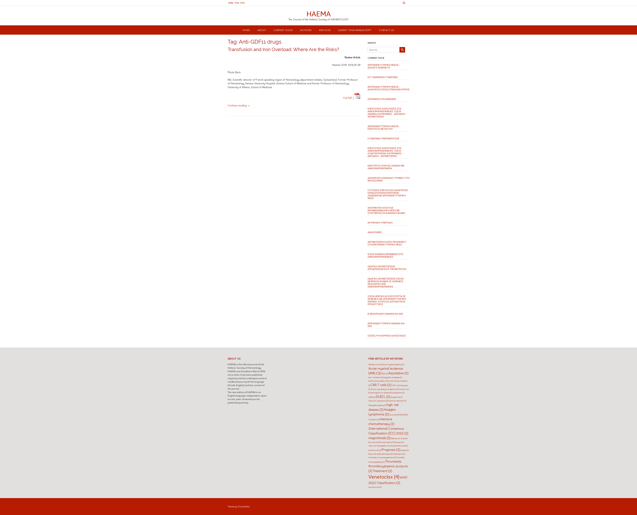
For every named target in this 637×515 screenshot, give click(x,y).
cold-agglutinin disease (381, 393)
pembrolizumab (400, 446)
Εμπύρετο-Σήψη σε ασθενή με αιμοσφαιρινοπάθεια (386, 167)
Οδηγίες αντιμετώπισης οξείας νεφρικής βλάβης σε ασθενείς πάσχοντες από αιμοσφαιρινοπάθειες (386, 283)
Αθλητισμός (375, 232)
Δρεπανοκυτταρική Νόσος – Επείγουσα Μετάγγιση (384, 127)
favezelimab (396, 397)
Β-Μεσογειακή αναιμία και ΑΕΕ (385, 314)
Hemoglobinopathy (377, 405)
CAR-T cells (381, 385)
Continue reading (239, 105)
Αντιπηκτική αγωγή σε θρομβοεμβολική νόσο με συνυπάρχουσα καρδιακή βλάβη (386, 210)
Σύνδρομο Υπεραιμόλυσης (383, 138)
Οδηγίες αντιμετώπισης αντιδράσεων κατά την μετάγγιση (387, 267)
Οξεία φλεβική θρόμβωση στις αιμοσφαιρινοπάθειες (385, 255)
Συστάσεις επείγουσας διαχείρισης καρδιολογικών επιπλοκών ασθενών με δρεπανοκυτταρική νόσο (388, 194)
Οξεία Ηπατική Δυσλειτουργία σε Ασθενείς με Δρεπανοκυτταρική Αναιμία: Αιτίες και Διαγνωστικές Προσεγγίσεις (387, 300)
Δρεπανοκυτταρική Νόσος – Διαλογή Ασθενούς (384, 66)
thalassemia (399, 454)
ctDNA (372, 397)
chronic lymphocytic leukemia (384, 389)
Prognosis (391, 450)
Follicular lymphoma (378, 401)
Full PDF (348, 98)
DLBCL (383, 397)
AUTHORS (306, 30)
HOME (246, 30)
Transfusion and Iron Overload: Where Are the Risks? (283, 49)
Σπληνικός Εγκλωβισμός (382, 99)
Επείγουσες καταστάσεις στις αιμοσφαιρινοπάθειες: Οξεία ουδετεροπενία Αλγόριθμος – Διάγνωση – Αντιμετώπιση (385, 152)
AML (385, 373)
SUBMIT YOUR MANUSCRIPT (355, 30)
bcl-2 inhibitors (375, 377)
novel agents (388, 442)
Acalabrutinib (375, 364)
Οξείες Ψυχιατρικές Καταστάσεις (387, 336)
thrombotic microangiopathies (381, 457)
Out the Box (243, 506)
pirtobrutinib (374, 450)
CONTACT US (386, 30)
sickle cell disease (384, 454)
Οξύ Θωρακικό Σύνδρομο (383, 77)
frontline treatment (397, 401)
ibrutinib (394, 415)
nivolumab (376, 442)
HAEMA (318, 13)
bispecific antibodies (393, 377)
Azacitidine (398, 373)
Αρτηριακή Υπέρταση (380, 223)
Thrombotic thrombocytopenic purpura (388, 466)
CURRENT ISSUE (283, 30)
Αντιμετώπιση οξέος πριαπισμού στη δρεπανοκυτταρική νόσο (387, 243)
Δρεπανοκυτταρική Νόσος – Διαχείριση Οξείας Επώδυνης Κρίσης (388, 88)
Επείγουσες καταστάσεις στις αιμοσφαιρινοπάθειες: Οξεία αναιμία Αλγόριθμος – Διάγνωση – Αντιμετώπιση (387, 113)
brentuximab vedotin (378, 381)
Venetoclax (383, 477)
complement (398, 393)
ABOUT (261, 30)
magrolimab (379, 438)
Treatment (382, 471)
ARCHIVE (325, 30)
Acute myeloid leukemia (393, 364)
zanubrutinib (375, 487)
